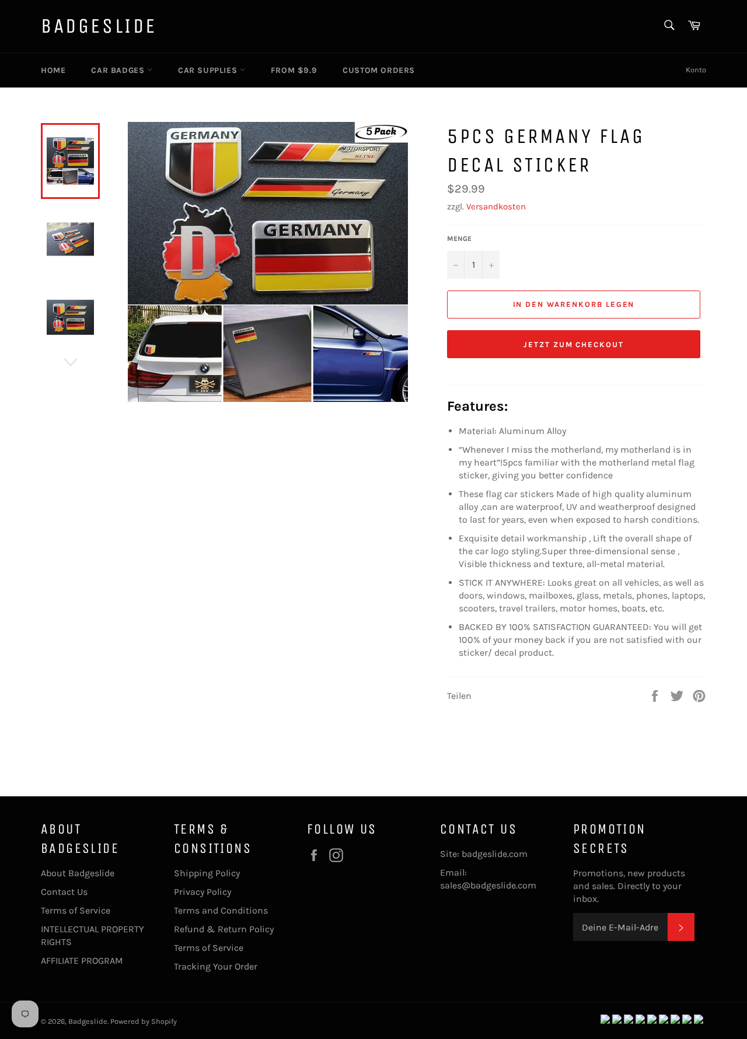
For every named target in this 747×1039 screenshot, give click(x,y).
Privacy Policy (202, 891)
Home (53, 70)
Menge (459, 239)
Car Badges (119, 70)
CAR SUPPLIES (209, 70)
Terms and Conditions (221, 910)
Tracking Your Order (215, 966)
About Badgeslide (77, 873)
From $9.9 (294, 70)
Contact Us (64, 891)
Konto (696, 69)
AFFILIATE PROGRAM (82, 960)
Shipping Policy (207, 873)
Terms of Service (75, 910)
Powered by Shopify (143, 1021)
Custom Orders (379, 70)
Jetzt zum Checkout (573, 344)
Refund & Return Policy (224, 929)
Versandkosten (496, 206)
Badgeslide (99, 26)
